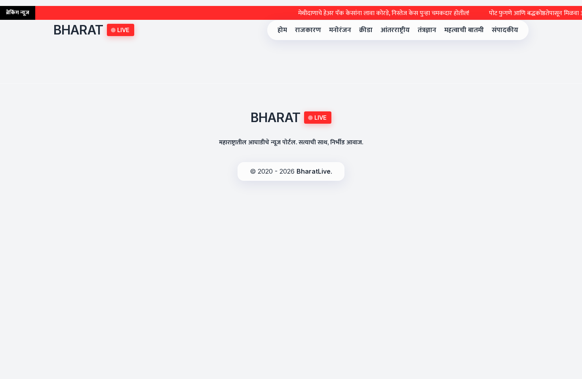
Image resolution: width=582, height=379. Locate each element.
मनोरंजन (340, 30)
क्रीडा (366, 30)
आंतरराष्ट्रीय (395, 30)
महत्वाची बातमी (464, 30)
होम (282, 30)
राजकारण (308, 30)
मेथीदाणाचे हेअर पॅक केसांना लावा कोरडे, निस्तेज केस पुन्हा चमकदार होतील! (375, 13)
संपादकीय (505, 30)
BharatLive (314, 171)
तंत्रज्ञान (427, 30)
